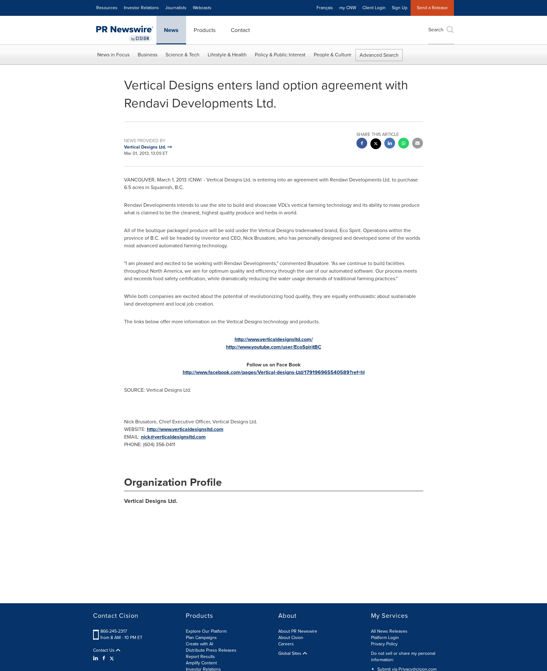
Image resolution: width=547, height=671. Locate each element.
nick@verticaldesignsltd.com (173, 436)
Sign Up (399, 7)
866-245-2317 (113, 631)
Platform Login (385, 637)
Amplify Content (201, 663)
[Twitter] (112, 658)
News (171, 30)
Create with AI (199, 644)
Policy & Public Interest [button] (280, 54)
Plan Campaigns (201, 637)
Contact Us (104, 650)
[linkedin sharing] (389, 144)
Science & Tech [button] (182, 54)
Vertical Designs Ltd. (151, 501)
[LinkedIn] (96, 658)
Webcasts (202, 7)
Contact (240, 30)
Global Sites (290, 653)
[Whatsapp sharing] (403, 144)
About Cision (290, 637)
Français (325, 7)
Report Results (200, 656)
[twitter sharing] (375, 144)
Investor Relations (141, 7)
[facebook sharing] (361, 144)
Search (435, 29)
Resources (106, 7)
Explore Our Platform (206, 631)
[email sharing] (417, 144)
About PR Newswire (297, 631)
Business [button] (147, 54)
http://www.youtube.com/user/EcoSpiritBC (273, 347)
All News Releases (389, 631)
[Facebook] (104, 658)
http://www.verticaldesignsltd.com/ (274, 339)
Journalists (175, 7)
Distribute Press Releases (211, 650)
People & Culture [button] (332, 54)
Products (205, 30)
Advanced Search (379, 55)
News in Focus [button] (113, 54)
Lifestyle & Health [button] (227, 54)
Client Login (374, 7)
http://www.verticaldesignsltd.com (185, 429)
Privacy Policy (384, 644)
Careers (286, 644)
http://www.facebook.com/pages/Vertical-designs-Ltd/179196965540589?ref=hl (274, 372)
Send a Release (432, 7)
